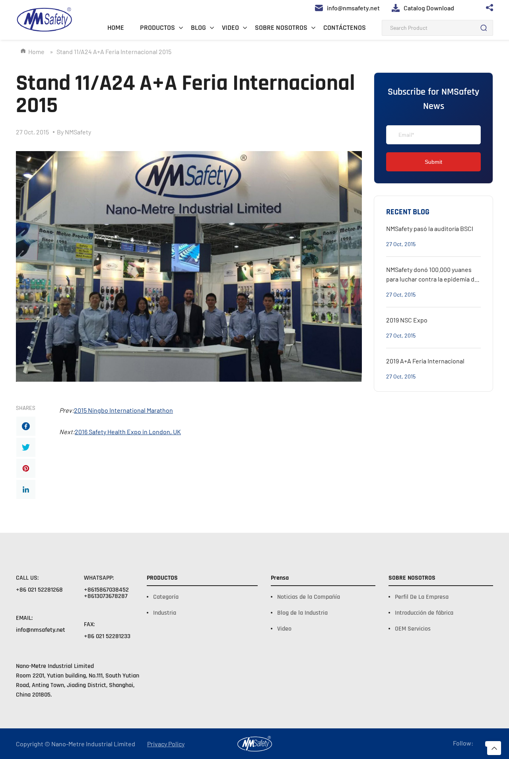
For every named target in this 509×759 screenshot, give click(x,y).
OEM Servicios (413, 629)
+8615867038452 (106, 590)
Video (284, 629)
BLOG (198, 27)
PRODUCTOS (157, 27)
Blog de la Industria (302, 613)
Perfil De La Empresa (422, 597)
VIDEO (230, 27)
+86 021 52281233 (107, 636)
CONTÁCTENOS (344, 27)
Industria (164, 613)
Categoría (166, 597)
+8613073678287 (106, 596)
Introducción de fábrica (424, 613)
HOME (115, 27)
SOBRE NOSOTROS (281, 27)
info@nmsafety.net (40, 630)
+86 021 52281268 (39, 590)
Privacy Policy (166, 744)
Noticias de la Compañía (308, 597)
